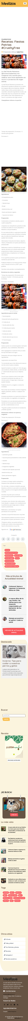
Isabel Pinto (20, 52)
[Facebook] (4, 1004)
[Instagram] (11, 1004)
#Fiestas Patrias (9, 555)
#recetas (7, 550)
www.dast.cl (18, 1018)
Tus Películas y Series (12, 947)
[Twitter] (8, 1004)
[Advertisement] (14, 22)
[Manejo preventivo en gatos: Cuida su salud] (5, 618)
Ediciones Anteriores (14, 760)
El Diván (7, 939)
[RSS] (17, 1004)
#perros (12, 892)
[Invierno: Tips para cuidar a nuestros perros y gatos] (14, 651)
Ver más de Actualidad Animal (14, 631)
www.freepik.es (12, 1011)
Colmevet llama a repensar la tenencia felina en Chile (17, 588)
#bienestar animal (7, 898)
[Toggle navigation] (25, 3)
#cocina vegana (18, 555)
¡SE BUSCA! (6, 792)
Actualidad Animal (6, 39)
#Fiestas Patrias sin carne (11, 552)
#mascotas (18, 892)
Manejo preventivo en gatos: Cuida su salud (16, 620)
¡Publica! (14, 815)
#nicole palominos (9, 561)
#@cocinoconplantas (10, 563)
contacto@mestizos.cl (9, 994)
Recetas (8, 951)
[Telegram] (14, 1004)
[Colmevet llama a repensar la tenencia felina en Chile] (5, 587)
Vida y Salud (9, 943)
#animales (5, 892)
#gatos (5, 895)
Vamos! (6, 719)
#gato (11, 900)
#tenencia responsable (19, 898)
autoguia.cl (8, 955)
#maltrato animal (13, 895)
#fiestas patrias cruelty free (11, 566)
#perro (20, 895)
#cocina (17, 558)
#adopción (5, 900)
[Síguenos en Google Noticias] (14, 529)
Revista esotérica (11, 959)
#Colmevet (17, 900)
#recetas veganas (9, 558)
